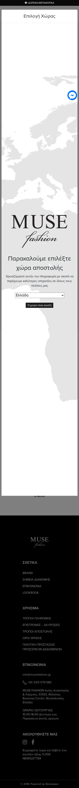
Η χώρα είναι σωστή (40, 305)
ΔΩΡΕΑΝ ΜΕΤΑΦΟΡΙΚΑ (41, 3)
